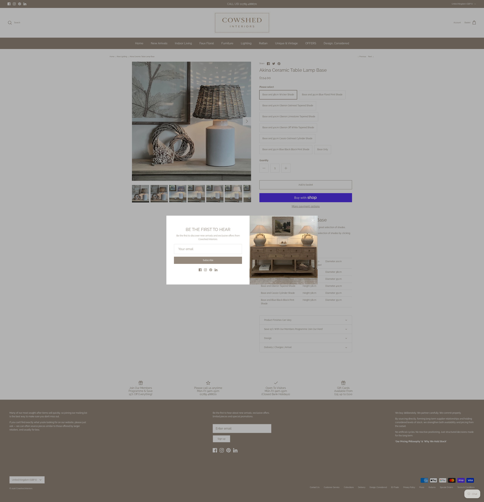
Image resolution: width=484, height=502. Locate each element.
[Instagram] (205, 269)
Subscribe (208, 260)
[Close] (313, 220)
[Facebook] (200, 269)
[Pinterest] (210, 269)
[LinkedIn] (216, 269)
